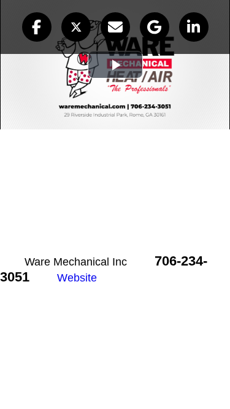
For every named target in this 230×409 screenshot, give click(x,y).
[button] (37, 27)
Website (77, 278)
